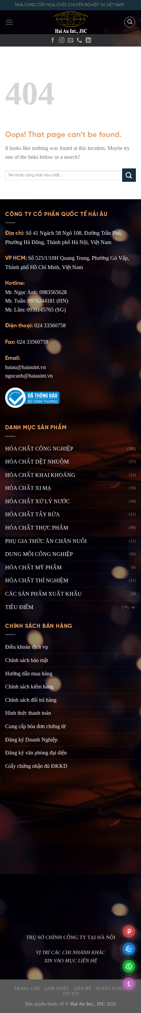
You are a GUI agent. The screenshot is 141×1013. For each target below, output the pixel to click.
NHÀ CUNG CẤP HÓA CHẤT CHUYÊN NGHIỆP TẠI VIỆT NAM (69, 5)
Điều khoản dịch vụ (26, 647)
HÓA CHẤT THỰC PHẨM (36, 528)
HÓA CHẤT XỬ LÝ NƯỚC (37, 501)
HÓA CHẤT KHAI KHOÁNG (40, 475)
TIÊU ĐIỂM (19, 607)
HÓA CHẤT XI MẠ (28, 488)
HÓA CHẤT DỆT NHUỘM (37, 462)
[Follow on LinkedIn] (88, 40)
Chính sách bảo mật (26, 660)
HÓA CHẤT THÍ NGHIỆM (36, 580)
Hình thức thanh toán (28, 713)
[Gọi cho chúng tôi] (79, 40)
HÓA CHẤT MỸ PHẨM (33, 567)
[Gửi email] (70, 40)
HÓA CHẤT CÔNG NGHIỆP (39, 449)
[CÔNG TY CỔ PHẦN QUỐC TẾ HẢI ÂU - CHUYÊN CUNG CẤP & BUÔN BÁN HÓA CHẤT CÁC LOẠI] (70, 22)
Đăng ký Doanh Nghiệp (31, 740)
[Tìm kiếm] (129, 22)
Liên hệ (82, 988)
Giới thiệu (57, 988)
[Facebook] (52, 40)
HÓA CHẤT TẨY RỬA (32, 514)
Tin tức (71, 993)
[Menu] (9, 22)
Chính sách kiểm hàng (29, 686)
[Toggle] (133, 607)
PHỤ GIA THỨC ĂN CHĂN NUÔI (46, 541)
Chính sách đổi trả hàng (30, 700)
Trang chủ (27, 988)
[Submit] (129, 175)
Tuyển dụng (110, 988)
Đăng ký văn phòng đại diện (36, 753)
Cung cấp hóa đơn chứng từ (35, 726)
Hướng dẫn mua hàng (28, 673)
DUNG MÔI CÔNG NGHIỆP (39, 554)
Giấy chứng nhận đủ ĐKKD (36, 766)
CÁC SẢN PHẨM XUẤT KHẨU (43, 594)
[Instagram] (61, 40)
